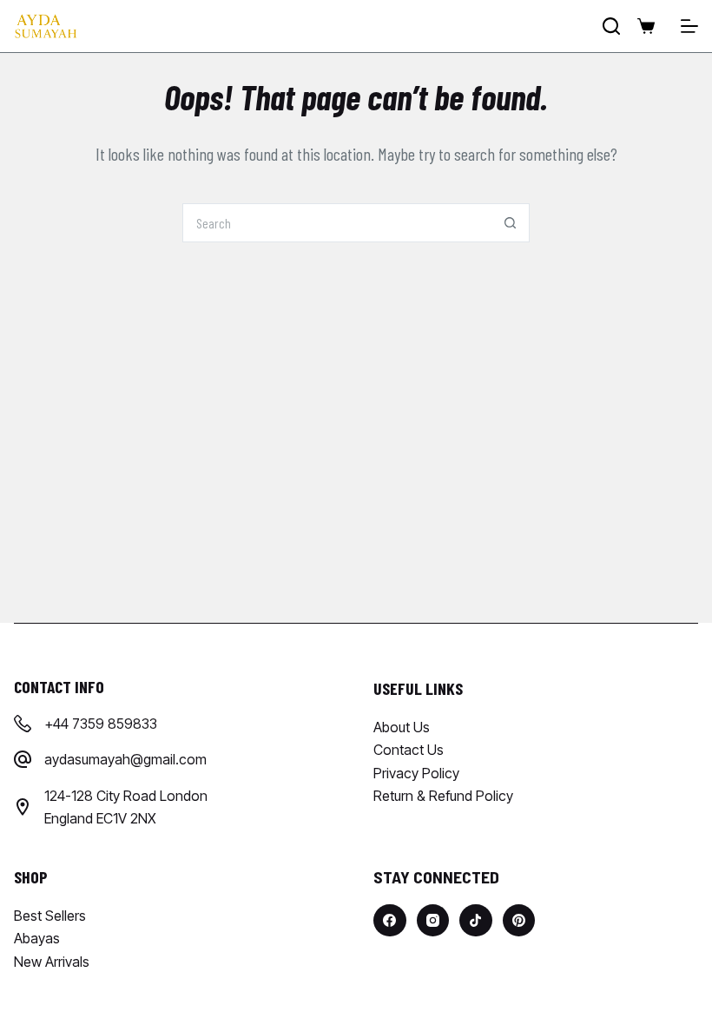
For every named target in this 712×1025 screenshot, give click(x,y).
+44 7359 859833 (100, 723)
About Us (401, 727)
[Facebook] (389, 920)
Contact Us (408, 749)
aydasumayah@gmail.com (125, 759)
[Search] (611, 26)
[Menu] (689, 26)
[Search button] (510, 222)
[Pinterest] (519, 920)
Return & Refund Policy (443, 795)
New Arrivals (51, 961)
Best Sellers (50, 915)
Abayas (37, 938)
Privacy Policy (416, 773)
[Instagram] (433, 920)
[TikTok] (475, 920)
